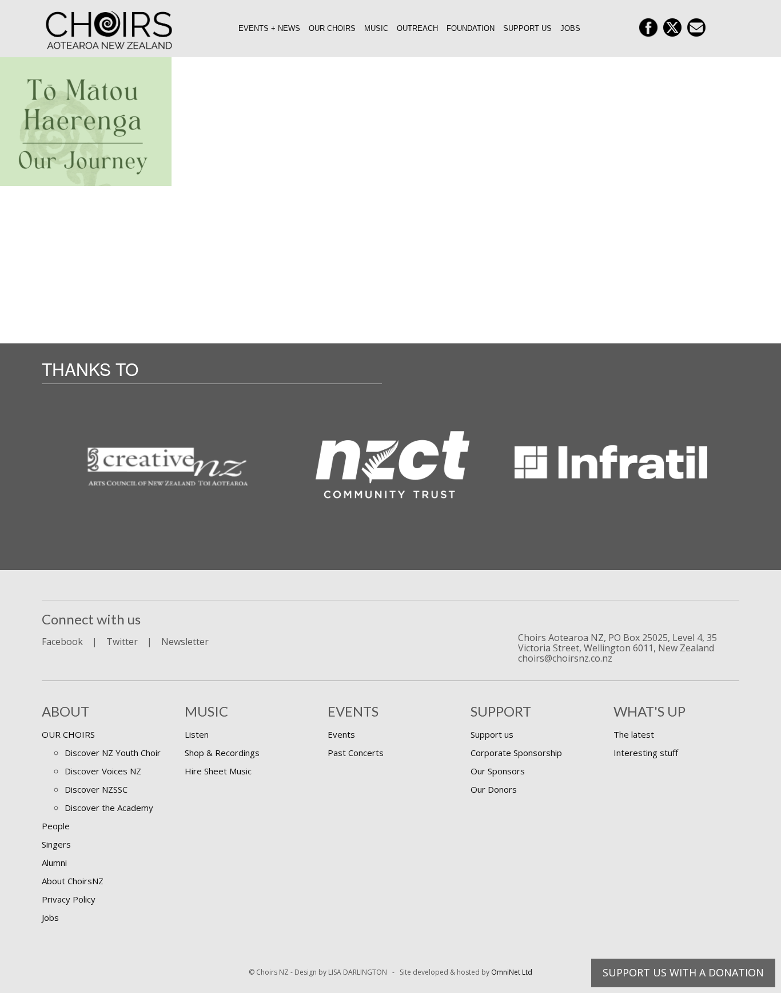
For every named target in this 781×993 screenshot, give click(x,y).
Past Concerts (356, 752)
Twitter (122, 641)
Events (341, 734)
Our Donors (494, 789)
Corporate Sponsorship (516, 752)
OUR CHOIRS (68, 734)
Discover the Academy (109, 807)
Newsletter (185, 641)
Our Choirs (332, 28)
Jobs (570, 28)
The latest (633, 734)
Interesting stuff (645, 752)
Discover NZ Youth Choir (113, 752)
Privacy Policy (68, 899)
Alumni (54, 862)
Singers (56, 844)
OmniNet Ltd (511, 972)
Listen (197, 734)
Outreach (417, 28)
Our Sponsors (498, 771)
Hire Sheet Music (218, 771)
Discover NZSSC (96, 789)
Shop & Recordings (222, 752)
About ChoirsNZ (72, 881)
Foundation (471, 28)
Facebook (62, 641)
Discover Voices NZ (103, 771)
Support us (527, 28)
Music (376, 28)
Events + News (269, 28)
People (56, 826)
